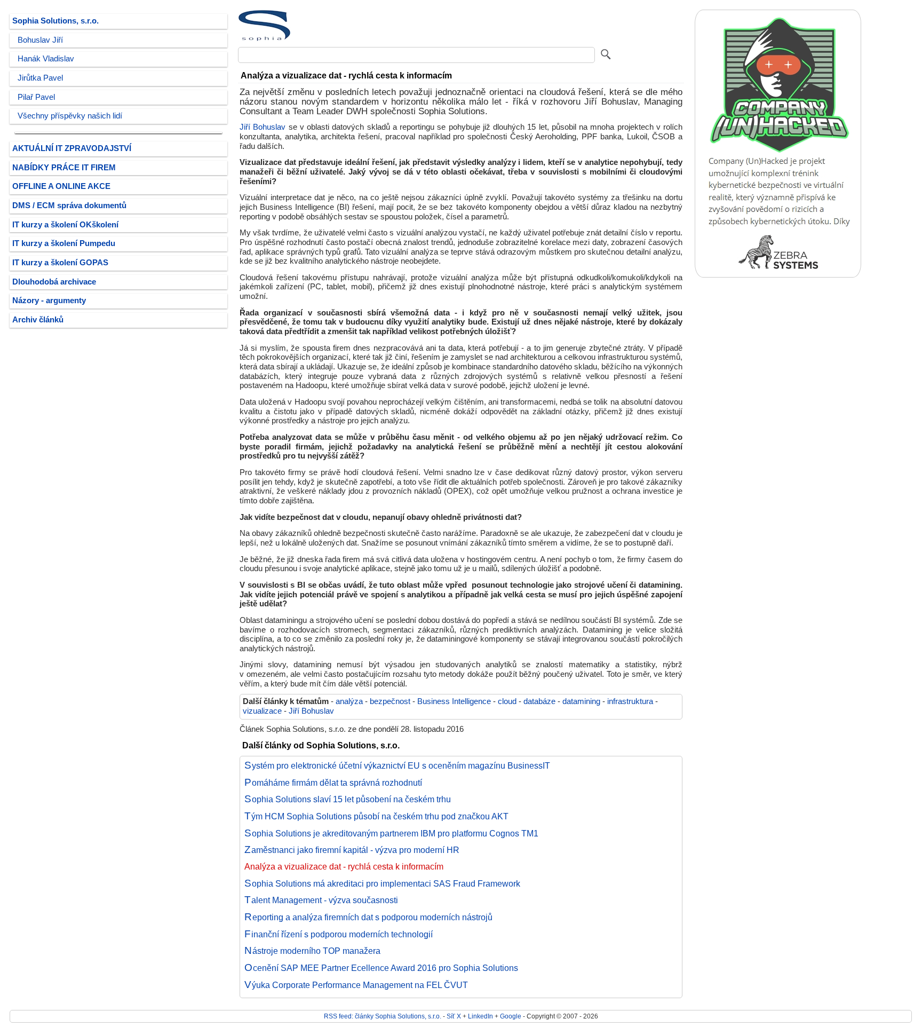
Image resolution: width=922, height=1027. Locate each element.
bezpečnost (390, 701)
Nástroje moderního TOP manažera (312, 950)
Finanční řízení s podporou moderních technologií (338, 934)
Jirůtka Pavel (40, 78)
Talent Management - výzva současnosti (321, 900)
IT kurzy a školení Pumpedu (63, 243)
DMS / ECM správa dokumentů (69, 205)
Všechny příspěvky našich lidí (70, 116)
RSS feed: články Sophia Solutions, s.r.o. (382, 1016)
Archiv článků (37, 319)
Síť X (454, 1016)
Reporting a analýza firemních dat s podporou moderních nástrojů (368, 917)
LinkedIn (480, 1016)
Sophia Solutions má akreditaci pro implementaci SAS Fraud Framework (382, 883)
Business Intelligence (454, 701)
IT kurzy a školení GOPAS (60, 262)
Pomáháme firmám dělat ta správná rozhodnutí (333, 782)
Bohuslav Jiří (40, 40)
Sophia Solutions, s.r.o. (55, 21)
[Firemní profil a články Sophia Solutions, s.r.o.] (264, 39)
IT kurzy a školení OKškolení (65, 224)
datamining (581, 701)
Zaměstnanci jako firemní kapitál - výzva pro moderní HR (351, 850)
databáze (539, 701)
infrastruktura (630, 701)
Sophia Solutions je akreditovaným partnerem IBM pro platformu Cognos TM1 (391, 833)
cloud (507, 701)
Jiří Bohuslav (262, 127)
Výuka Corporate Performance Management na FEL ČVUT (356, 985)
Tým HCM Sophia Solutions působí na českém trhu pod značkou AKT (376, 816)
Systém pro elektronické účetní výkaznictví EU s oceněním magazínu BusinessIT (397, 765)
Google (510, 1016)
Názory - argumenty (49, 300)
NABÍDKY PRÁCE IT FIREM (64, 167)
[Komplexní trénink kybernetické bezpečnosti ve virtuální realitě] (778, 275)
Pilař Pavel (36, 97)
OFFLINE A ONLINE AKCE (61, 186)
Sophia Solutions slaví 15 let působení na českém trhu (347, 799)
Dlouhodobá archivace (54, 282)
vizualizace (262, 711)
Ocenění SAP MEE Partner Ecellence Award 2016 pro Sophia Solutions (381, 968)
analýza (349, 701)
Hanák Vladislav (46, 58)
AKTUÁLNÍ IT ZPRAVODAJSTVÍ (71, 148)
